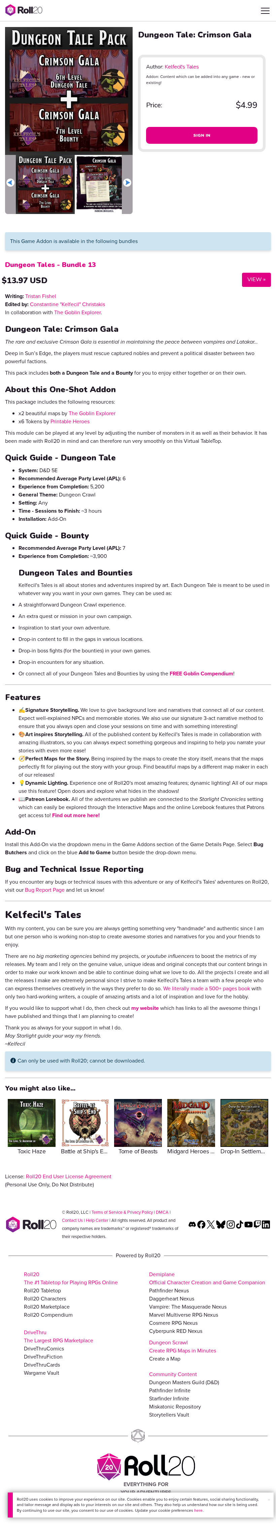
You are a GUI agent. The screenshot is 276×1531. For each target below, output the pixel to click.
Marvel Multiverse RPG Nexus (183, 1315)
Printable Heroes (70, 421)
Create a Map (164, 1359)
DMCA (162, 1212)
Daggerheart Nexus (171, 1298)
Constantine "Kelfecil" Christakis (67, 304)
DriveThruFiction (43, 1357)
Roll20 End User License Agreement (68, 1176)
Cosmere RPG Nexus (173, 1323)
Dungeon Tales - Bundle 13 (50, 264)
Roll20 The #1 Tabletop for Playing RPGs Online (71, 1278)
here (198, 1510)
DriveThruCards (42, 1365)
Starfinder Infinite (169, 1398)
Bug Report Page (45, 890)
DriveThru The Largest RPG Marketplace (58, 1336)
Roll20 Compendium (48, 1315)
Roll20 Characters (45, 1298)
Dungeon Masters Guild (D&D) (184, 1382)
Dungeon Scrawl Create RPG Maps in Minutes (182, 1346)
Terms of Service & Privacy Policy (122, 1212)
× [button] (269, 1500)
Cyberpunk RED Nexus (175, 1331)
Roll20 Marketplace (47, 1307)
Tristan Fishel (40, 296)
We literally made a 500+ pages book (206, 988)
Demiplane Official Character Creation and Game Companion (207, 1278)
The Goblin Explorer (77, 312)
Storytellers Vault (169, 1415)
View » (254, 279)
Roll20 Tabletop (42, 1290)
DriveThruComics (44, 1348)
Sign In (202, 135)
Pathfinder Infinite (170, 1390)
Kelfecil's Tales (182, 67)
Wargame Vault (41, 1373)
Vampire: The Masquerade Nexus (188, 1307)
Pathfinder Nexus (169, 1290)
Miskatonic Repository (175, 1407)
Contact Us (72, 1220)
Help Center (97, 1220)
